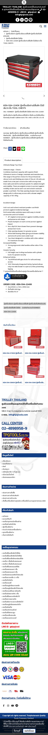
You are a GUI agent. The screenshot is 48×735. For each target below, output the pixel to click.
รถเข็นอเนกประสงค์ (9, 618)
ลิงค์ (4, 466)
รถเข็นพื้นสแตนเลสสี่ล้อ (11, 566)
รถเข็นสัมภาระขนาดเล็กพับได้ (13, 601)
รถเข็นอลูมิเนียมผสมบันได (12, 604)
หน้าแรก (5, 516)
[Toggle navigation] (45, 26)
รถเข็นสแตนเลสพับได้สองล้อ (13, 574)
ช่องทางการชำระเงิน (10, 498)
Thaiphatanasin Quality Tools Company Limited (30, 717)
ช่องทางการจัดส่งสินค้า (11, 495)
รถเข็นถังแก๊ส (7, 607)
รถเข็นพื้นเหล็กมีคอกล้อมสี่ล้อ (13, 558)
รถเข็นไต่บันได (8, 580)
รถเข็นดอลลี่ (7, 582)
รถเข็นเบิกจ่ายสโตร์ (9, 609)
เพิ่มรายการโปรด (10, 128)
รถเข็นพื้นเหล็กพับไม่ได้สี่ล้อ (12, 555)
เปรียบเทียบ (26, 128)
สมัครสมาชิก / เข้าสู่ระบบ (11, 471)
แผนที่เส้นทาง (7, 463)
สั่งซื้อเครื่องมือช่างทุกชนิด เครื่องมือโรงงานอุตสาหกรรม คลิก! (24, 501)
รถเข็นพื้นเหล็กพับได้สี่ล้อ (11, 553)
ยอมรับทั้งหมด (29, 731)
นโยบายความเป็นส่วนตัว (16, 726)
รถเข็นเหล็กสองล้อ (9, 615)
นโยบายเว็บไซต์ (8, 474)
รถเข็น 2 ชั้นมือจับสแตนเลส (12, 561)
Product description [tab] (13, 160)
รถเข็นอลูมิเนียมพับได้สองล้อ (13, 588)
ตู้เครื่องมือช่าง (8, 527)
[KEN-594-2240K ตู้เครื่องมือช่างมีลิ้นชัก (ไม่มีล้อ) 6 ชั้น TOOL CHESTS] (24, 69)
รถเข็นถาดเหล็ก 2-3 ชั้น (11, 577)
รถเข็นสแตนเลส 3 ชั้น (10, 572)
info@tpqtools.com (18, 414)
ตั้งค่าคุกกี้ (17, 731)
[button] (40, 26)
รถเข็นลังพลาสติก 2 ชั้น (11, 593)
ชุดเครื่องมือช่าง (8, 532)
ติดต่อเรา (6, 469)
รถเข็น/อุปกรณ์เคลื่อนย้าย (12, 521)
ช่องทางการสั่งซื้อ (9, 492)
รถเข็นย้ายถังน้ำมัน (9, 524)
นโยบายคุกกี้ (32, 726)
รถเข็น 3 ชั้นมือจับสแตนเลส (12, 564)
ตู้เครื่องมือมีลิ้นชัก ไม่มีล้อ (20, 135)
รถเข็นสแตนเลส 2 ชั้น (10, 569)
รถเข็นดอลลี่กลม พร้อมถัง (12, 591)
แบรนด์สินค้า (7, 519)
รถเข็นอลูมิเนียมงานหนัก (11, 585)
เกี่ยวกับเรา (7, 461)
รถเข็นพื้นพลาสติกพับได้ (11, 596)
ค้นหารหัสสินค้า (8, 535)
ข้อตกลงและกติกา (9, 477)
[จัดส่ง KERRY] (13, 691)
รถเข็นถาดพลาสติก (9, 599)
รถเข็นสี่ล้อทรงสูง (9, 612)
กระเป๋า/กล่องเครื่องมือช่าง (12, 529)
